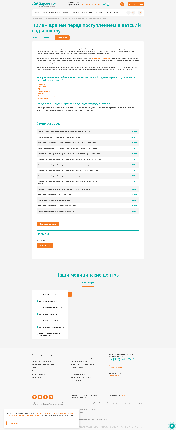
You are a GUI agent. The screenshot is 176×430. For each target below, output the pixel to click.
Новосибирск (88, 282)
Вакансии (35, 371)
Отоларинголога (44, 91)
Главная (34, 18)
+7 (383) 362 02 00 (59, 405)
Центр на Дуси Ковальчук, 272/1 (51, 308)
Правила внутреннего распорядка (82, 358)
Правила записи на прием (79, 361)
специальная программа (101, 58)
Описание (35, 38)
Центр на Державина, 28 (48, 301)
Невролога (42, 86)
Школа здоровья (76, 380)
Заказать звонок (117, 367)
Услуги (41, 18)
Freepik (123, 396)
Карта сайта (36, 377)
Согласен (14, 423)
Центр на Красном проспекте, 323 (51, 327)
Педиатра (41, 84)
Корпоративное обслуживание (81, 377)
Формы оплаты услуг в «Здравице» (82, 364)
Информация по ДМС (78, 374)
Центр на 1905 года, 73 (47, 294)
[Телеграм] (104, 4)
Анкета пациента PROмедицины (43, 364)
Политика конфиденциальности (82, 371)
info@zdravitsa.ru (115, 375)
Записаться (62, 38)
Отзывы (34, 367)
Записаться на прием (136, 4)
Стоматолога (43, 98)
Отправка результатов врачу (42, 355)
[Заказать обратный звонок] (122, 4)
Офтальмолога (43, 89)
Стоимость (47, 38)
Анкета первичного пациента (42, 361)
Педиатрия (65, 18)
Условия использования (95, 419)
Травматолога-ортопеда (47, 96)
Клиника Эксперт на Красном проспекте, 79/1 (49, 334)
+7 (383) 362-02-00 (91, 4)
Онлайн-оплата (37, 358)
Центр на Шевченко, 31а (48, 314)
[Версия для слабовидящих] (133, 13)
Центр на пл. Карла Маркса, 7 (49, 321)
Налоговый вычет (77, 367)
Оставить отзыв (45, 246)
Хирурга (41, 93)
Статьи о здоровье (38, 374)
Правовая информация (79, 355)
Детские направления (52, 18)
